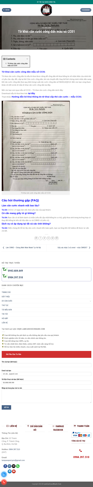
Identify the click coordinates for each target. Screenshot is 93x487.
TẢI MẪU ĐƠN (46, 28)
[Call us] (18, 466)
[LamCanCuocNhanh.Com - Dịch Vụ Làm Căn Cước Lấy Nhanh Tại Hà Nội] (46, 10)
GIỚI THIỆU (6, 297)
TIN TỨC (5, 314)
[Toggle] (90, 301)
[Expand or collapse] (27, 59)
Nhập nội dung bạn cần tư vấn (12, 388)
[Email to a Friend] (48, 238)
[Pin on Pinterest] (53, 238)
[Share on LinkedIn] (57, 238)
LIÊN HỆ (5, 323)
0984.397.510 (15, 277)
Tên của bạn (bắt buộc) (9, 362)
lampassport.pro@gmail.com (13, 460)
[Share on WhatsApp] (36, 238)
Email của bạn (6, 371)
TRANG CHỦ (6, 292)
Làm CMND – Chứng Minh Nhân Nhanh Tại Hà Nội (23, 248)
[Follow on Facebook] (5, 466)
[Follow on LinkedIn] (9, 471)
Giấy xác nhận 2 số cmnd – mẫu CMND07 (73, 248)
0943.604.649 (15, 270)
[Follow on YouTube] (14, 471)
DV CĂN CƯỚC (7, 301)
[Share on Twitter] (44, 238)
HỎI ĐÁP (5, 318)
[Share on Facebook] (40, 238)
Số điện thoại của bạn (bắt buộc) (13, 379)
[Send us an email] (13, 466)
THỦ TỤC (5, 305)
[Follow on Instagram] (9, 466)
